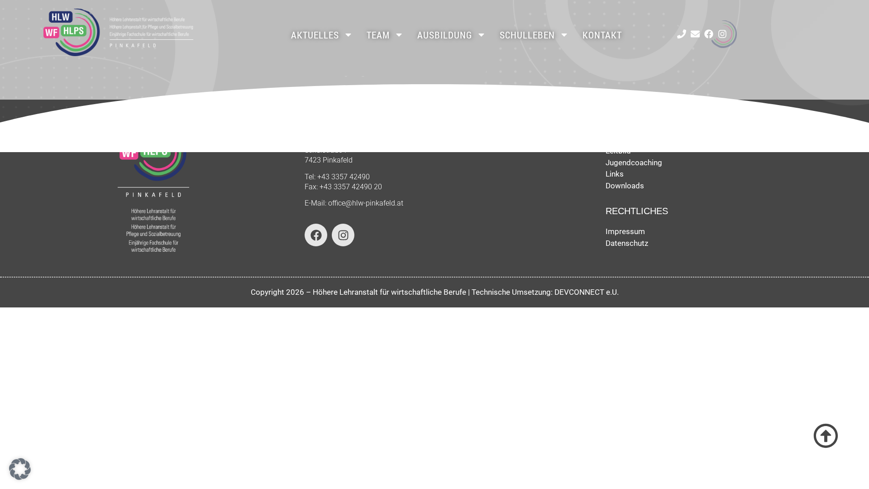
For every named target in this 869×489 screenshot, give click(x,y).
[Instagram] (722, 33)
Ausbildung (444, 35)
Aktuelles (315, 35)
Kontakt (602, 35)
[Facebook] (708, 33)
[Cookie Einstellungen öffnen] (20, 477)
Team (378, 35)
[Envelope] (695, 33)
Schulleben (527, 35)
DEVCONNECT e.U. (586, 292)
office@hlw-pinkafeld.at (365, 203)
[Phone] (681, 33)
